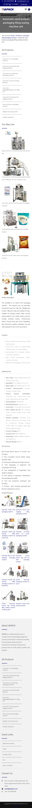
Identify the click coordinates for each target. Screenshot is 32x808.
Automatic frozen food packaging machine (8, 510)
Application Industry (8, 743)
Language (23, 4)
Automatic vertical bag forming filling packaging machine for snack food (8, 534)
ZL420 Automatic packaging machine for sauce (22, 581)
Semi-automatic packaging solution (10, 105)
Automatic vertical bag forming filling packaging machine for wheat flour (8, 582)
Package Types (7, 754)
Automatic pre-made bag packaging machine (10, 74)
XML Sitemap (16, 805)
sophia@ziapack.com (23, 1)
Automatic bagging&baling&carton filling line (11, 89)
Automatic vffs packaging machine (10, 60)
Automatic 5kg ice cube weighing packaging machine (8, 557)
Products (19, 35)
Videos (5, 749)
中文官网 (15, 4)
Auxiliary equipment (8, 117)
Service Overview (8, 765)
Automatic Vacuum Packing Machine (11, 81)
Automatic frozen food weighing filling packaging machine (22, 511)
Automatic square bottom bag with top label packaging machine (22, 558)
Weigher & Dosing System (10, 112)
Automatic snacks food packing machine (22, 604)
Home (12, 35)
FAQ (4, 760)
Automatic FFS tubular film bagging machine (11, 98)
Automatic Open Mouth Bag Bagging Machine (11, 67)
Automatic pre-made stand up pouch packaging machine (22, 533)
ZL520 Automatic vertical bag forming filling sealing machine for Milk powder (8, 606)
